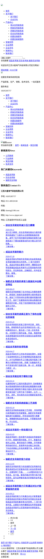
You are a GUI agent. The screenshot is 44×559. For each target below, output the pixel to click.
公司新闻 (9, 156)
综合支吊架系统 (16, 34)
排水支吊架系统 (16, 25)
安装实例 (9, 42)
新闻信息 (24, 145)
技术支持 (9, 164)
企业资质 (9, 45)
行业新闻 (9, 158)
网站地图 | (5, 70)
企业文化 (14, 20)
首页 (7, 11)
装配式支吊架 (34, 61)
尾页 (12, 531)
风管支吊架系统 (16, 31)
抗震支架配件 (16, 36)
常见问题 (34, 145)
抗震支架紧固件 (16, 39)
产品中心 (9, 22)
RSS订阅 (13, 70)
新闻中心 (9, 51)
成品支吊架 (13, 61)
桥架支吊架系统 (16, 28)
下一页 (13, 529)
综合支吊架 (23, 61)
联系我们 (9, 53)
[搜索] (24, 58)
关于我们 (9, 14)
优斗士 (23, 554)
